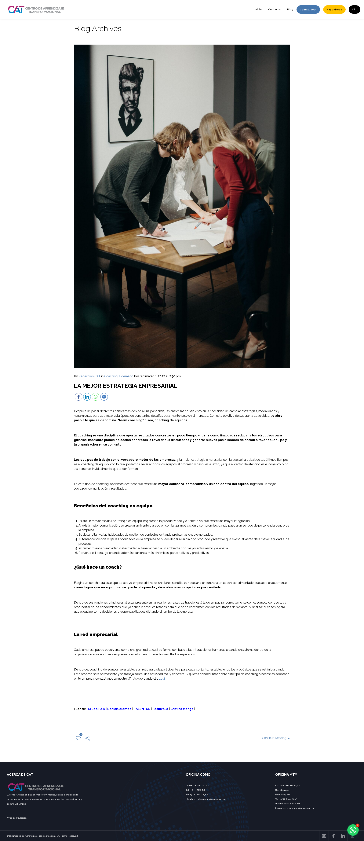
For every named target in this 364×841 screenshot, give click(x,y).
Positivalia (160, 709)
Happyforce (334, 9)
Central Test (308, 9)
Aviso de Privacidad (17, 818)
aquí (162, 678)
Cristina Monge (182, 709)
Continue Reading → (276, 738)
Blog (290, 9)
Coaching (111, 376)
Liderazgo (126, 376)
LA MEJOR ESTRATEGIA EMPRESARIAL (125, 385)
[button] (353, 830)
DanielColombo (119, 709)
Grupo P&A (96, 709)
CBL (354, 9)
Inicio (258, 9)
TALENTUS (142, 709)
